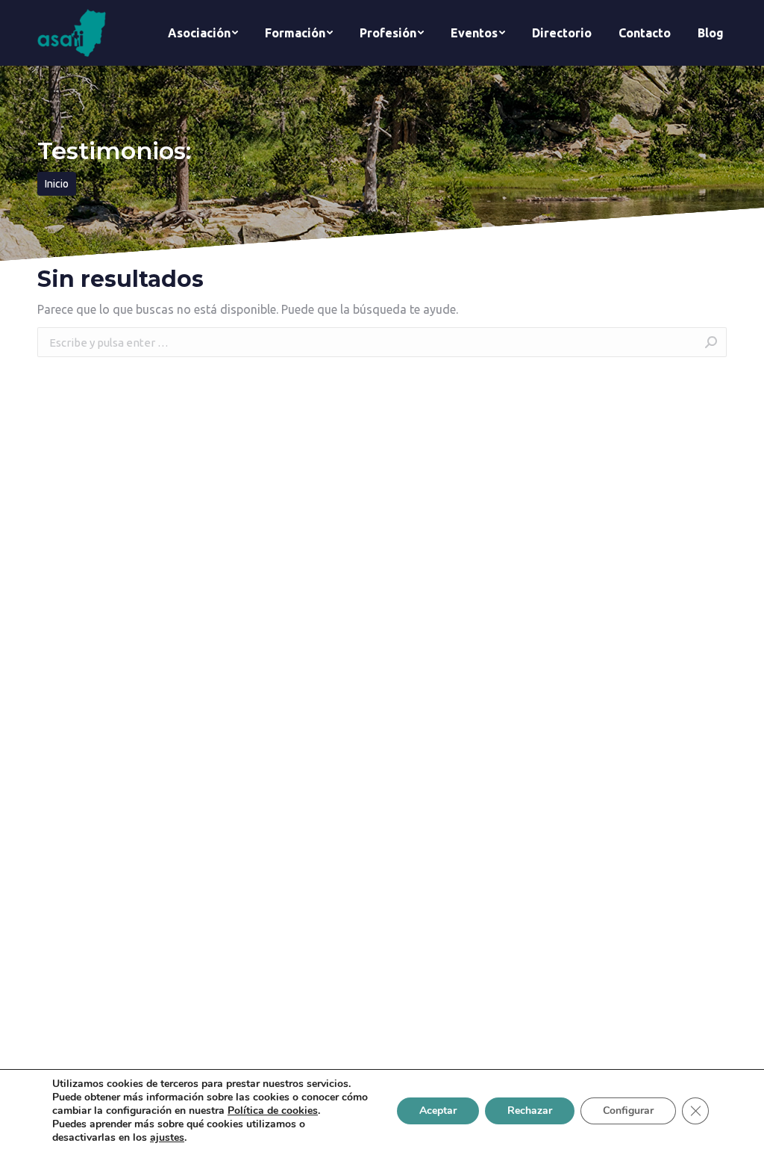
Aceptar (438, 1110)
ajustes (167, 1138)
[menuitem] (203, 32)
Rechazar (529, 1110)
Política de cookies (273, 1110)
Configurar (628, 1110)
